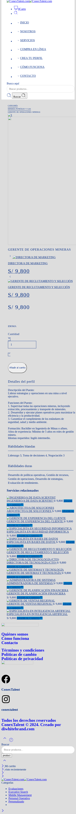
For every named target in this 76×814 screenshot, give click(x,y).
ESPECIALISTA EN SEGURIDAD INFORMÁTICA (38, 531)
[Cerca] (3, 766)
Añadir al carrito (17, 367)
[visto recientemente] (11, 741)
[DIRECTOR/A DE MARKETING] (10, 257)
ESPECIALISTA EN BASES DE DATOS (31, 541)
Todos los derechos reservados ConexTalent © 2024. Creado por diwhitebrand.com (31, 724)
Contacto (9, 642)
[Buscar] (16, 13)
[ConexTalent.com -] (24, 779)
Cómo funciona (15, 638)
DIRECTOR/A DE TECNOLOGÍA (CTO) (32, 562)
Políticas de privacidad (22, 658)
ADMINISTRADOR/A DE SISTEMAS (30, 583)
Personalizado (16, 801)
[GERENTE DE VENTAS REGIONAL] (41, 600)
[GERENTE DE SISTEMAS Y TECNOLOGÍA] (41, 569)
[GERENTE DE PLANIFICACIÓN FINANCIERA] (41, 590)
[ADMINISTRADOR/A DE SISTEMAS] (41, 580)
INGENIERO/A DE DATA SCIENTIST (30, 500)
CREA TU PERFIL (31, 58)
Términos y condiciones (22, 650)
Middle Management (20, 795)
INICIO (24, 22)
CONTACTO (28, 75)
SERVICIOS (27, 40)
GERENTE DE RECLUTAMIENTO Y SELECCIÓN (38, 552)
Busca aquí (13, 83)
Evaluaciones (15, 788)
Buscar (17, 96)
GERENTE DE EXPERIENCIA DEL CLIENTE (35, 521)
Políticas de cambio (19, 654)
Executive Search (18, 791)
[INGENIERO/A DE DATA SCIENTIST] (41, 497)
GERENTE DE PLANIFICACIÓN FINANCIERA (36, 593)
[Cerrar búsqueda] (4, 762)
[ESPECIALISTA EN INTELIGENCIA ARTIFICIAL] (41, 611)
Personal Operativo (19, 798)
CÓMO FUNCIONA (32, 66)
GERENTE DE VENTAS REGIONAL (30, 603)
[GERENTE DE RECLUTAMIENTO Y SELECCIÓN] (10, 277)
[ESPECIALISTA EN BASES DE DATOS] (41, 538)
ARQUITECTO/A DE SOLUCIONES (29, 511)
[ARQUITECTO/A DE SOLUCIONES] (41, 508)
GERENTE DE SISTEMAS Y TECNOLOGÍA (34, 572)
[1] (10, 115)
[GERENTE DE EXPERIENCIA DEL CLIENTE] (41, 518)
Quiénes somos (14, 634)
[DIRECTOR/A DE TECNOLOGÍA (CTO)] (41, 559)
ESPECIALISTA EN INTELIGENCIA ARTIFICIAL (37, 614)
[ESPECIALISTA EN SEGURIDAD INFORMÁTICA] (41, 528)
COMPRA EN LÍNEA (33, 49)
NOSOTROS (28, 31)
